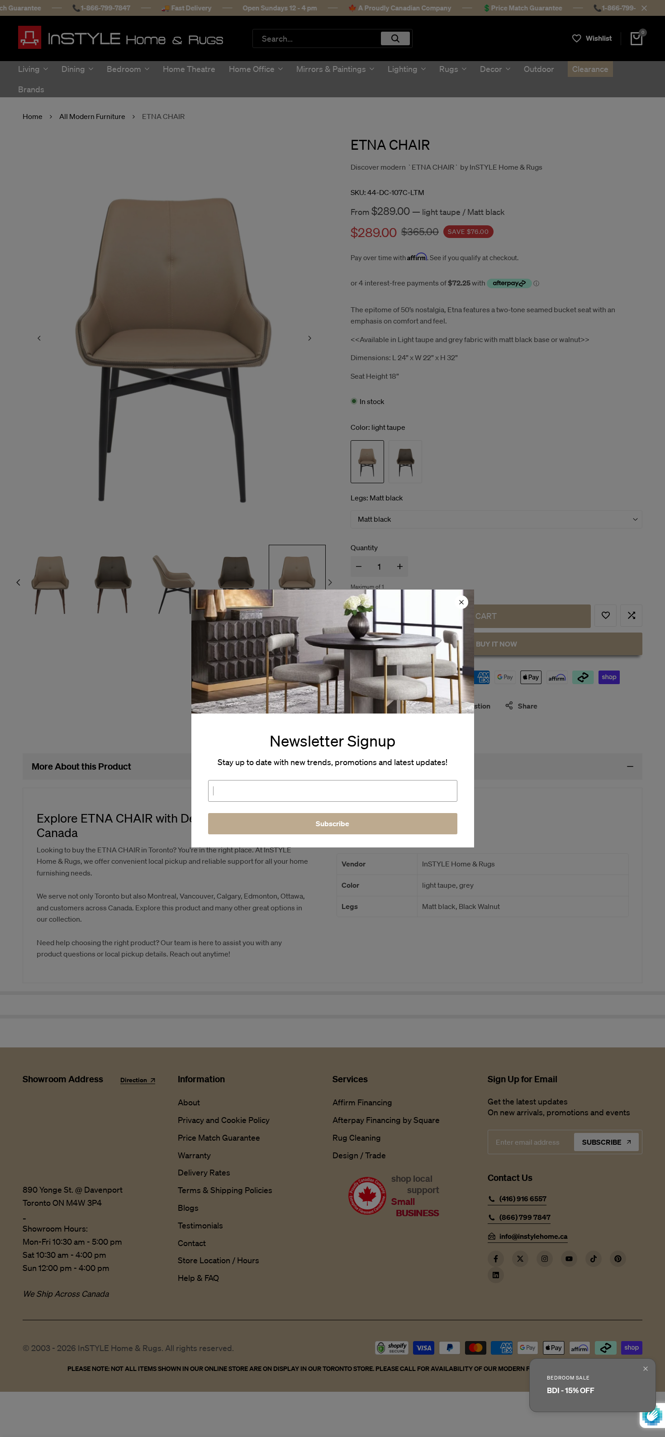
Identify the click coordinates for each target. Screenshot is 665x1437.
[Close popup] (645, 1368)
